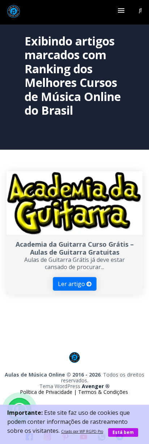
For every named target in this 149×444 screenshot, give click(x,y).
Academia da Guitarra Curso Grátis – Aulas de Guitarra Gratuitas (75, 248)
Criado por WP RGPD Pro (82, 431)
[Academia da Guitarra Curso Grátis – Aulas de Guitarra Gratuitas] (74, 233)
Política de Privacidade (47, 391)
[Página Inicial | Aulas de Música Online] (13, 12)
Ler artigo (72, 284)
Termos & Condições (103, 391)
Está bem (123, 432)
